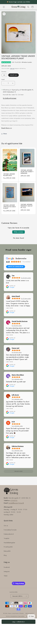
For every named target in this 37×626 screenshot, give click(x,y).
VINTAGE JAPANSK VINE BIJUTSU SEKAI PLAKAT (9, 206)
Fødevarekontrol (9, 534)
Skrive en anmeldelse (15, 267)
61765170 (13, 500)
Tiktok (5, 576)
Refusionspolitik (30, 613)
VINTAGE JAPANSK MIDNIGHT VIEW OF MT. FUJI (27, 206)
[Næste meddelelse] (33, 2)
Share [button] (5, 134)
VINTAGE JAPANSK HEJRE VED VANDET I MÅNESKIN (27, 171)
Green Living (11, 613)
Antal (3, 79)
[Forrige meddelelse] (3, 2)
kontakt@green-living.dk (16, 503)
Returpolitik (7, 551)
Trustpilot (6, 538)
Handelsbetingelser (9, 543)
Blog (5, 555)
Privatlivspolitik (8, 547)
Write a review (18, 232)
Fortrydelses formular (10, 530)
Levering (12, 68)
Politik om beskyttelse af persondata (15, 616)
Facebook (7, 567)
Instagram (7, 571)
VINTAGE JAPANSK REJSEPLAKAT (9, 174)
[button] (4, 7)
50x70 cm (13, 75)
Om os (6, 526)
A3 (4, 75)
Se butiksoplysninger (9, 98)
